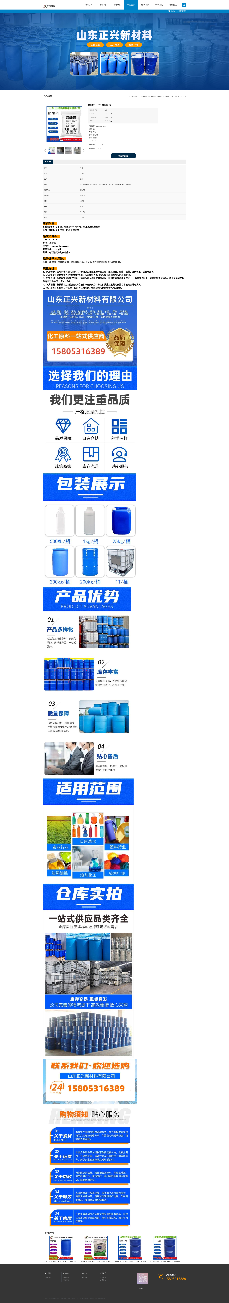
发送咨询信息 (123, 156)
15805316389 (181, 11)
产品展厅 (131, 5)
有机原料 (160, 96)
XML (80, 1298)
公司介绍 (103, 5)
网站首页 (144, 96)
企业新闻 (84, 1277)
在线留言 (173, 5)
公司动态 (117, 5)
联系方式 (159, 5)
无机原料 (66, 1280)
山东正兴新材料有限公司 (52, 1298)
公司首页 (88, 5)
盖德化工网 (93, 1298)
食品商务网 (101, 1298)
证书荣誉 (145, 5)
